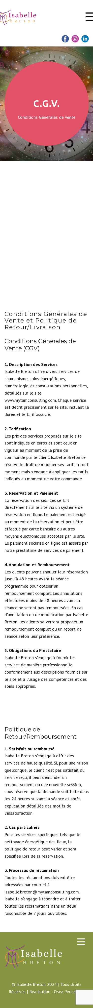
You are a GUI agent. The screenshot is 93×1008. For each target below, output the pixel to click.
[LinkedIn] (85, 38)
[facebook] (65, 38)
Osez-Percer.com (69, 991)
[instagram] (75, 38)
